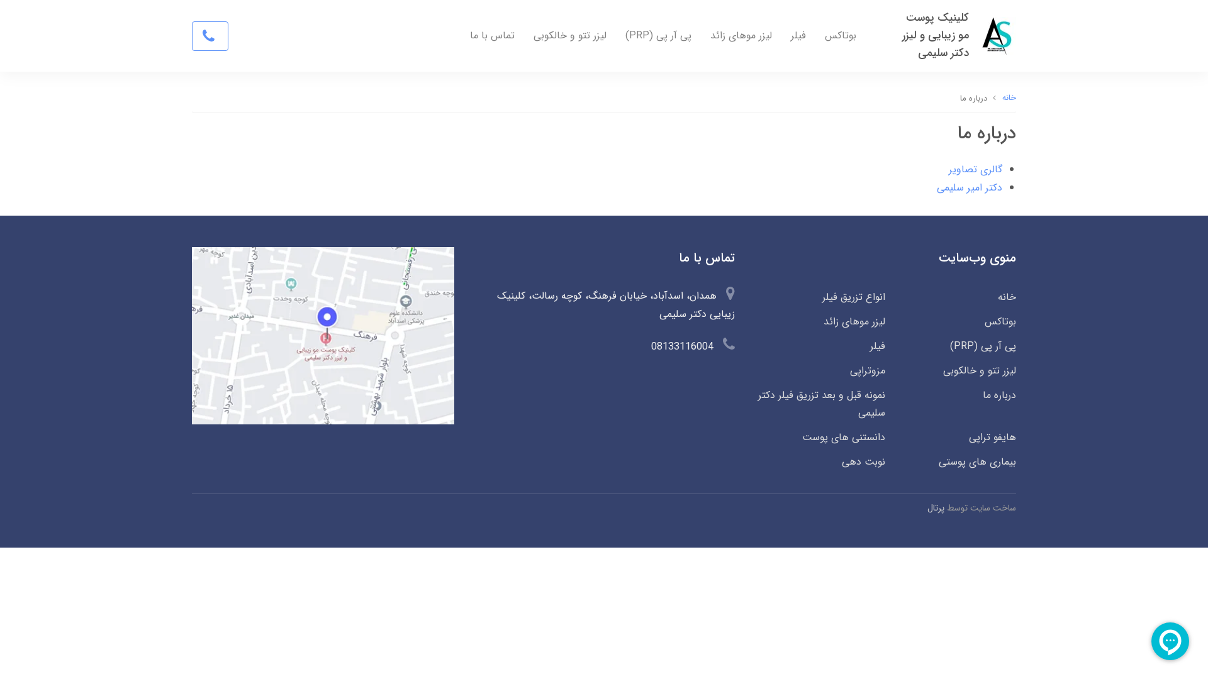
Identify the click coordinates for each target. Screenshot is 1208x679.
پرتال (935, 508)
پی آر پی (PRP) (658, 35)
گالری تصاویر (975, 169)
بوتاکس (840, 35)
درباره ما (999, 395)
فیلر (798, 35)
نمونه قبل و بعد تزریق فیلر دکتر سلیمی (821, 404)
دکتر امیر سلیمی (969, 188)
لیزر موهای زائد (741, 35)
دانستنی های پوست (843, 437)
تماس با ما (492, 35)
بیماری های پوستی (977, 462)
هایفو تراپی (992, 437)
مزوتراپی (867, 370)
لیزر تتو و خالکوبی (570, 35)
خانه (1007, 297)
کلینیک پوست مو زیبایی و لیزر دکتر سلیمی (935, 35)
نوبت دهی (863, 462)
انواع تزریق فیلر (853, 297)
